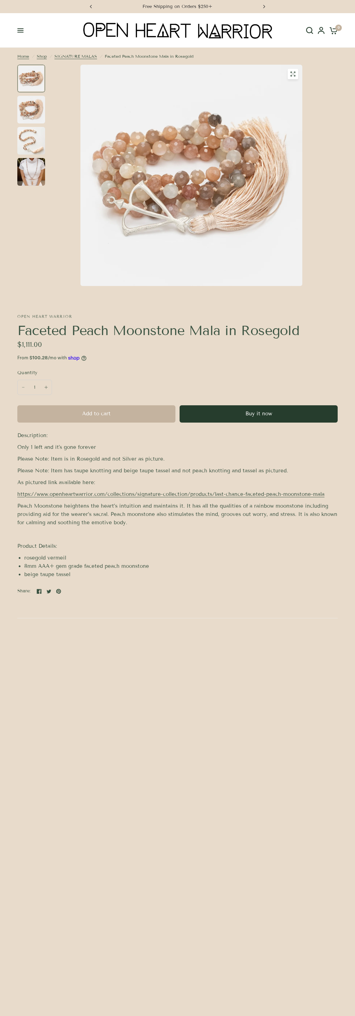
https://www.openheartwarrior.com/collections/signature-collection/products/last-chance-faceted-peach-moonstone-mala (170, 494)
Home (23, 56)
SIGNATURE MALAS (75, 56)
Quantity (27, 373)
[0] (332, 30)
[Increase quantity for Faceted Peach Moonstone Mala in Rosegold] (46, 387)
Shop (42, 56)
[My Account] (321, 30)
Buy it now (258, 413)
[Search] (309, 30)
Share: (24, 591)
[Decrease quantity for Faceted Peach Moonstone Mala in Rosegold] (23, 387)
